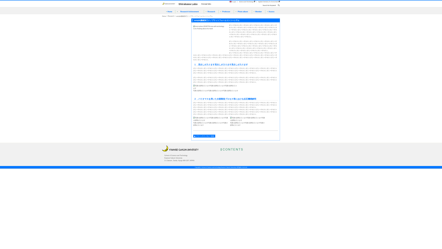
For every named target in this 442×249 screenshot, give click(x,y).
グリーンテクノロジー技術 (205, 136)
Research (211, 12)
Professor (226, 12)
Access (271, 12)
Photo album (243, 12)
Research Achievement (189, 12)
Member (258, 12)
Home (169, 12)
